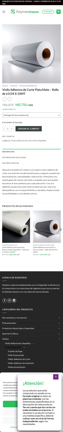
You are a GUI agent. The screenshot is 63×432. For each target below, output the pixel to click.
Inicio (5, 86)
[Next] (60, 235)
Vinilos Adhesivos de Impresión (21, 363)
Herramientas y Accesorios (14, 317)
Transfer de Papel (15, 351)
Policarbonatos (9, 323)
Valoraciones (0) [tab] (10, 163)
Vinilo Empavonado (16, 355)
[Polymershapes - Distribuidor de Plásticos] (25, 11)
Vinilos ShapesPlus (28, 86)
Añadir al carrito (28, 128)
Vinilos (13, 86)
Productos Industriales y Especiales (18, 328)
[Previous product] (10, 99)
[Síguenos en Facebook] (4, 300)
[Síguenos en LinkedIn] (14, 300)
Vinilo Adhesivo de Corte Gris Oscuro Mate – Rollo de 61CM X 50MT (45, 249)
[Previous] (2, 235)
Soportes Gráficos (10, 333)
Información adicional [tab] (14, 157)
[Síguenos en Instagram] (9, 300)
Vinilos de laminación (16, 367)
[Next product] (4, 99)
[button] (3, 11)
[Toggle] (59, 317)
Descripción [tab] (8, 152)
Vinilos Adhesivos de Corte (21, 141)
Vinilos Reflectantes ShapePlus (18, 343)
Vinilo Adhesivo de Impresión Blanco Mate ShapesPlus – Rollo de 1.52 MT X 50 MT (15, 249)
